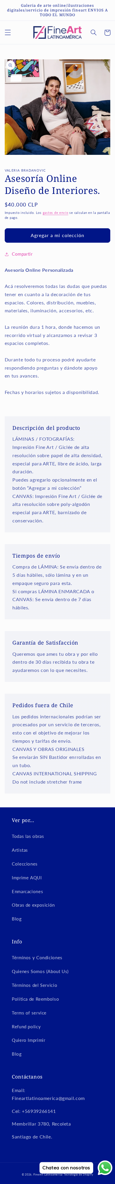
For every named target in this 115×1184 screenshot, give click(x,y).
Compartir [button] (22, 253)
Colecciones (25, 863)
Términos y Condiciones (37, 957)
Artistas (20, 850)
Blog (17, 918)
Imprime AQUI (27, 877)
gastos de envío (55, 212)
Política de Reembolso (35, 999)
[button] (7, 32)
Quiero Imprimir (28, 1040)
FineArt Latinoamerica (48, 1174)
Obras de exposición (33, 905)
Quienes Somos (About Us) (40, 971)
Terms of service (29, 1012)
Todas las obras (28, 836)
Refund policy (26, 1026)
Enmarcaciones (27, 891)
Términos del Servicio (34, 985)
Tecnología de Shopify (78, 1174)
